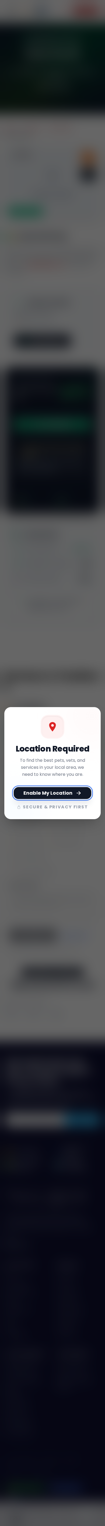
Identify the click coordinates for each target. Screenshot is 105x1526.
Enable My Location (47, 793)
